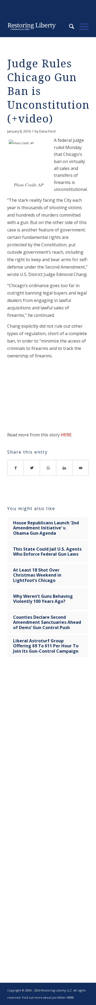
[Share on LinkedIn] (64, 468)
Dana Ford (47, 131)
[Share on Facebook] (15, 468)
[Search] (69, 26)
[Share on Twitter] (32, 468)
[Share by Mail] (81, 468)
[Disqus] (48, 744)
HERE (66, 435)
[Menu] (81, 26)
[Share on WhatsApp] (48, 468)
